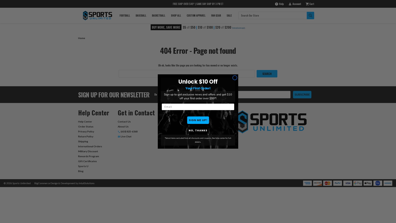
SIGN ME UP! (198, 120)
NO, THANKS (198, 130)
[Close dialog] (235, 78)
